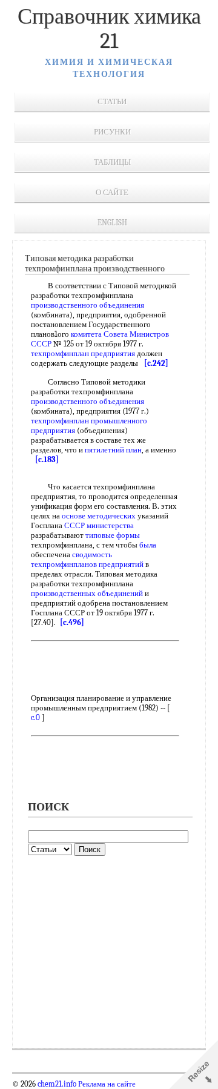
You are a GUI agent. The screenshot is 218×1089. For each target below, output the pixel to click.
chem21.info (57, 1084)
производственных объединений (87, 593)
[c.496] (72, 622)
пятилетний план (113, 449)
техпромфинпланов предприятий (87, 564)
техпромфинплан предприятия (83, 353)
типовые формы (112, 535)
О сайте (112, 192)
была (147, 544)
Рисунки (112, 131)
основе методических (99, 515)
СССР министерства (99, 525)
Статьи (112, 101)
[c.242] (156, 363)
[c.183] (47, 459)
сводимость (92, 554)
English (112, 222)
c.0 (35, 717)
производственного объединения (87, 304)
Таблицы (112, 162)
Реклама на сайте (106, 1084)
